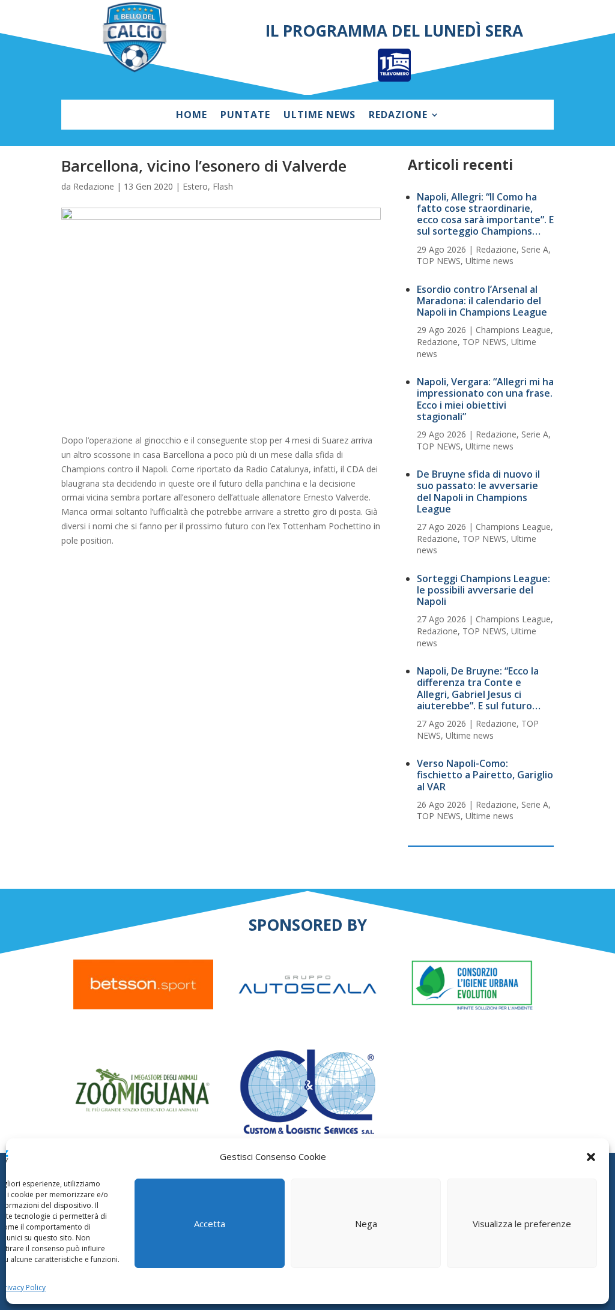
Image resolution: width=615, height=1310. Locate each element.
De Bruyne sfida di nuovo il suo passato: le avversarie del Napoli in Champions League (478, 491)
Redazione (398, 115)
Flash (223, 186)
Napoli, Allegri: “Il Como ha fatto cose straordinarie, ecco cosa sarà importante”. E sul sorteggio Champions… (485, 214)
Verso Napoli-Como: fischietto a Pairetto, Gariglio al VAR (485, 775)
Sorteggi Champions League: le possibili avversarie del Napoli (483, 590)
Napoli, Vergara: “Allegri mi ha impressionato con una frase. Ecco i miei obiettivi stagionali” (485, 399)
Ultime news (319, 115)
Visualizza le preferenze (522, 1224)
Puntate (245, 115)
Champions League (513, 329)
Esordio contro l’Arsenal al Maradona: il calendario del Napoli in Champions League (482, 301)
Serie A (534, 249)
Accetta (209, 1224)
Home (191, 115)
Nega (366, 1224)
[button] (591, 1157)
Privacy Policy (23, 1287)
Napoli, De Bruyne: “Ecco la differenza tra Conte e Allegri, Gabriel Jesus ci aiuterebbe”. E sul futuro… (479, 688)
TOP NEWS (439, 260)
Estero (195, 186)
